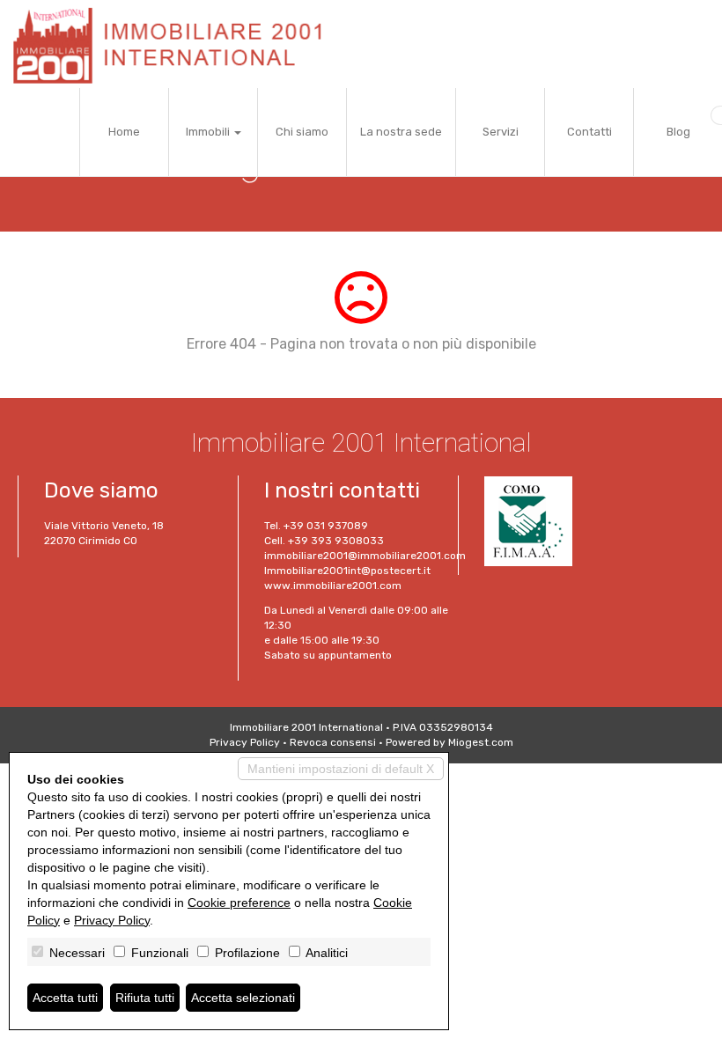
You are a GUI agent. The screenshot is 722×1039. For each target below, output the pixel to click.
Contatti (589, 131)
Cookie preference (239, 902)
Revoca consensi (333, 742)
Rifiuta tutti (144, 998)
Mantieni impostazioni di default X (340, 769)
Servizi (501, 131)
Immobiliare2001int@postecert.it (347, 570)
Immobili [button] (209, 131)
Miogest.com (480, 742)
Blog (678, 131)
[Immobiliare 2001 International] (174, 44)
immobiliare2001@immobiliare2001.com (365, 555)
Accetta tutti (65, 998)
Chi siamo (302, 131)
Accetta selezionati (243, 998)
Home (124, 131)
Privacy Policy (245, 742)
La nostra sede (401, 131)
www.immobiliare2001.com (333, 585)
